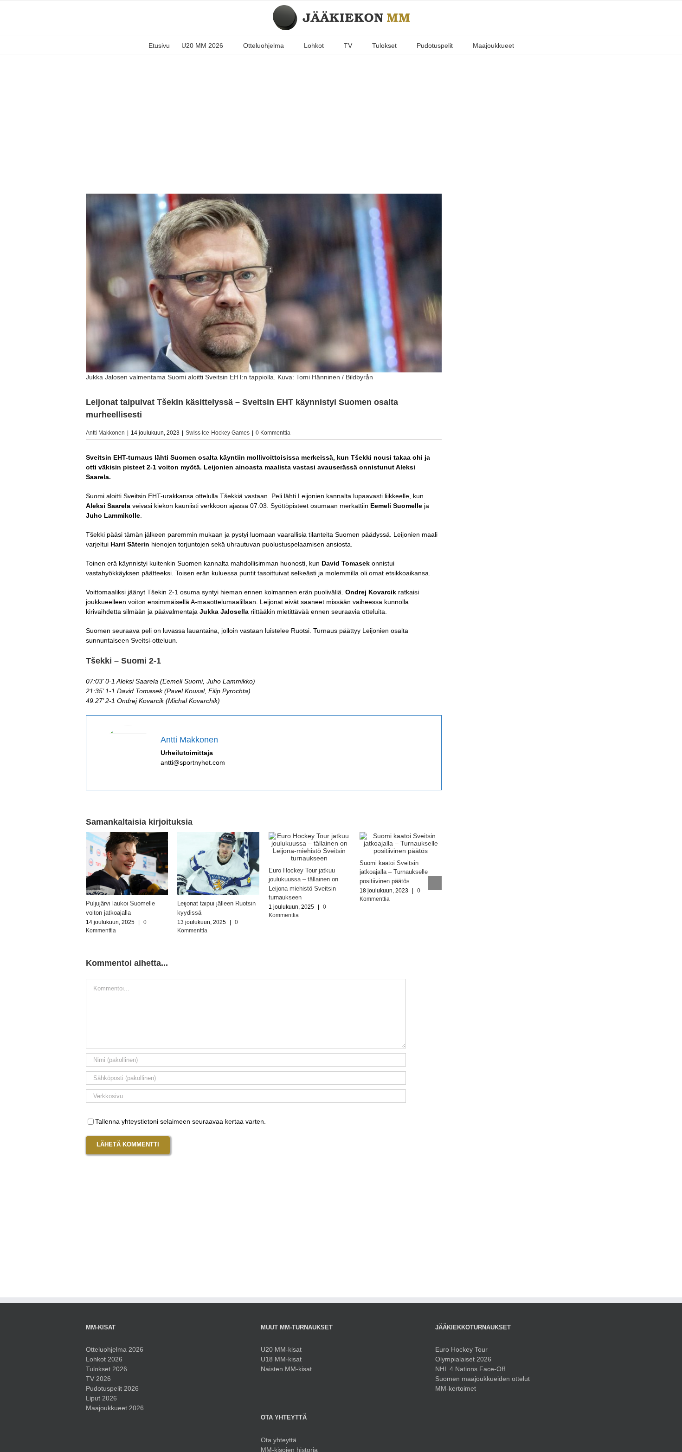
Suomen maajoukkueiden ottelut (482, 1378)
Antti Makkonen (105, 433)
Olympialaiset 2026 (463, 1359)
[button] (528, 44)
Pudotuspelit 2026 (112, 1388)
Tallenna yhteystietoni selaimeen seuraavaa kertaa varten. (180, 1121)
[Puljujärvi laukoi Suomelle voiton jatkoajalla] (127, 836)
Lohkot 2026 (104, 1359)
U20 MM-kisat (281, 1349)
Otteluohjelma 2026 (114, 1349)
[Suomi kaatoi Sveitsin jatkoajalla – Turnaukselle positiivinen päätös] (401, 836)
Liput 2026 (101, 1398)
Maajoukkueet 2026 (115, 1408)
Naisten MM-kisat (286, 1369)
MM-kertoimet (455, 1388)
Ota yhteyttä (278, 1440)
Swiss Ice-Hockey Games (218, 433)
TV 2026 (98, 1378)
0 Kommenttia (273, 433)
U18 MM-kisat (281, 1359)
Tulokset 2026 (106, 1369)
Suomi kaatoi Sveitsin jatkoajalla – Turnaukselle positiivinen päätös (394, 872)
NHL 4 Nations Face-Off (470, 1369)
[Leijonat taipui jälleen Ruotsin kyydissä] (218, 836)
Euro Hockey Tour (461, 1349)
